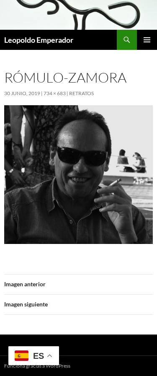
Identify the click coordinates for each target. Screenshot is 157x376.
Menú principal (147, 40)
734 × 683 (55, 93)
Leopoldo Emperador (38, 39)
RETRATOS (81, 93)
